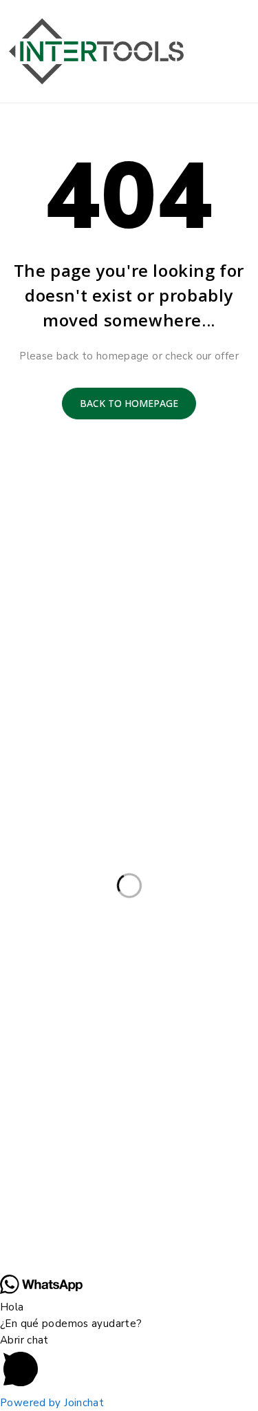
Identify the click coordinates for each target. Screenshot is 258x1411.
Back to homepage (129, 403)
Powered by (52, 1403)
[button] (129, 1363)
